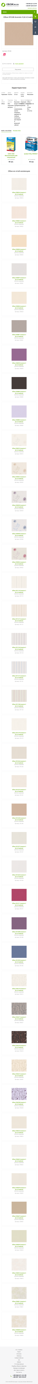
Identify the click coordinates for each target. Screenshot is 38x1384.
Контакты (19, 1372)
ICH (19, 1360)
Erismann (19, 1353)
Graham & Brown (19, 1357)
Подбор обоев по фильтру (19, 1366)
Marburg (19, 1355)
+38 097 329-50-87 (31, 5)
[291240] (19, 33)
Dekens (19, 1362)
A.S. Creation (19, 1349)
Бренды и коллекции (19, 1368)
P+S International (19, 1364)
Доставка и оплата (19, 1370)
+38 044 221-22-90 (31, 3)
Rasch (19, 1351)
